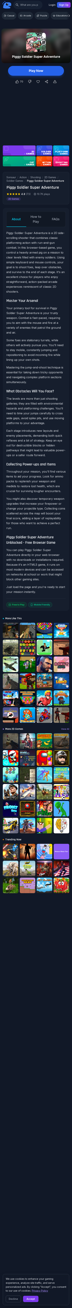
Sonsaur (11, 177)
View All (65, 729)
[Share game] (46, 81)
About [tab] (16, 219)
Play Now (36, 71)
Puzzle (43, 15)
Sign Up (64, 4)
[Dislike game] (30, 81)
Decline (13, 1298)
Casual (10, 15)
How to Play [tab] (36, 219)
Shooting (35, 177)
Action (23, 177)
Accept (31, 1298)
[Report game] (55, 81)
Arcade (27, 15)
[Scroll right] (69, 16)
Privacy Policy (40, 1290)
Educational (62, 15)
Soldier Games (14, 180)
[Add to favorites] (38, 81)
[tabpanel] (36, 419)
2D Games (50, 177)
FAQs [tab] (56, 219)
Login (52, 4)
